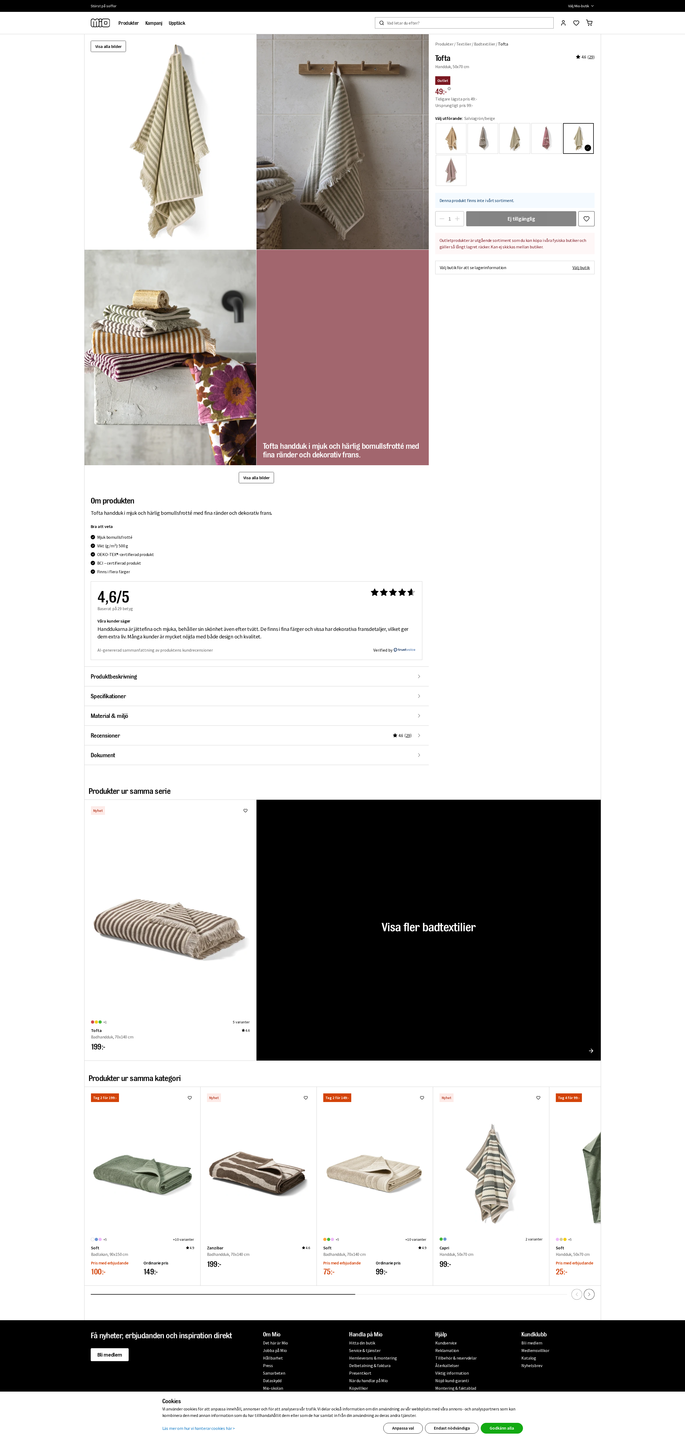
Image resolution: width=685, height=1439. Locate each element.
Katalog (528, 1358)
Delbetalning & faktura (370, 1365)
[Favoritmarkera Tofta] (586, 218)
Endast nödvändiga (452, 1428)
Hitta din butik (362, 1343)
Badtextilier (485, 44)
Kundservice (446, 1343)
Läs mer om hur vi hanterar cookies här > (198, 1428)
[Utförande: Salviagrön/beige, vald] (578, 138)
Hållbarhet (273, 1358)
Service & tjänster (364, 1350)
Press (268, 1365)
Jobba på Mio (275, 1350)
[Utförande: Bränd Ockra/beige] (451, 138)
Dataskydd (272, 1380)
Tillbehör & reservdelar (455, 1358)
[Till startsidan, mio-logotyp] (100, 23)
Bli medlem (109, 1354)
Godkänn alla (502, 1428)
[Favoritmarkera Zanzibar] (305, 1097)
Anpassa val (403, 1428)
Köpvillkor (358, 1388)
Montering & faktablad (455, 1388)
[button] (343, 141)
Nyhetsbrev (531, 1365)
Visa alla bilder (108, 46)
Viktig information (452, 1373)
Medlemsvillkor (535, 1350)
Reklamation (447, 1350)
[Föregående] (576, 1294)
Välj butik (581, 267)
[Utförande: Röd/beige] (546, 138)
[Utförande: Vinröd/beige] (451, 170)
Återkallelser (447, 1365)
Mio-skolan (273, 1388)
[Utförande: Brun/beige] (483, 138)
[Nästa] (589, 1294)
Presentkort (360, 1373)
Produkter (444, 44)
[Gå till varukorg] (589, 23)
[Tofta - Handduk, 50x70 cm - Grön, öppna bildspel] (170, 141)
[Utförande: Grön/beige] (514, 138)
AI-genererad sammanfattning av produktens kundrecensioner (155, 650)
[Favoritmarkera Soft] (189, 1097)
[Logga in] (563, 23)
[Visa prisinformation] (449, 88)
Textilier (463, 44)
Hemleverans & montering (373, 1358)
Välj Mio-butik (578, 6)
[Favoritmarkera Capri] (538, 1097)
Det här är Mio (275, 1343)
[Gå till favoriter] (576, 23)
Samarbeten (274, 1373)
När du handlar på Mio (368, 1380)
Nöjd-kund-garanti (452, 1380)
